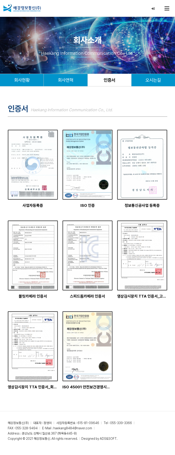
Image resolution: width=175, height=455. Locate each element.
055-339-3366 (121, 423)
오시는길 (153, 80)
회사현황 (22, 80)
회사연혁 (65, 80)
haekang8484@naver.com (72, 428)
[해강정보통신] (22, 8)
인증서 (109, 80)
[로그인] (153, 8)
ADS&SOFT (108, 438)
